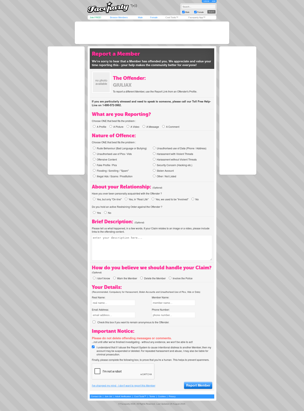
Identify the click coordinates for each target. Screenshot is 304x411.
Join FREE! (95, 17)
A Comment (172, 126)
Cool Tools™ (171, 17)
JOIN (213, 1)
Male (140, 17)
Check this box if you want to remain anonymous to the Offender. (133, 322)
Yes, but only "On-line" (109, 199)
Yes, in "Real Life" (138, 199)
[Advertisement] (152, 32)
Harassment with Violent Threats (175, 154)
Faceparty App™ (196, 17)
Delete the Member (155, 278)
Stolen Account (165, 170)
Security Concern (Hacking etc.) (174, 165)
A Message (152, 126)
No (197, 199)
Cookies (162, 396)
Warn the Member (127, 278)
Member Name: (160, 297)
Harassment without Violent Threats (177, 159)
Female (154, 17)
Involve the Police (183, 278)
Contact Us (96, 396)
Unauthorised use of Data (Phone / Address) (181, 148)
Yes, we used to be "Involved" (172, 199)
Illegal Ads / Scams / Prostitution (115, 176)
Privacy (172, 396)
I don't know (103, 278)
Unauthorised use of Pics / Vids (114, 154)
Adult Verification (123, 396)
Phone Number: (161, 309)
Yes (99, 212)
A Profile (101, 126)
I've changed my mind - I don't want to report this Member (123, 385)
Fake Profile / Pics (107, 165)
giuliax (122, 85)
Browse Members (119, 17)
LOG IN (206, 1)
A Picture (118, 126)
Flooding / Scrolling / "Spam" (113, 170)
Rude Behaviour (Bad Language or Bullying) (122, 148)
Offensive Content (107, 159)
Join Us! (108, 396)
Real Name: (98, 297)
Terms (152, 396)
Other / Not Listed (166, 176)
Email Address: (100, 309)
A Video (134, 126)
